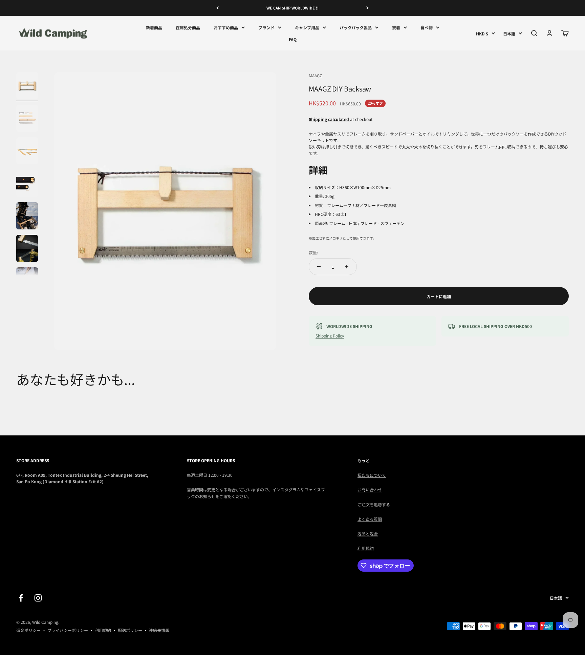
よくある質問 (370, 519)
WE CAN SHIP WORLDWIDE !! (292, 8)
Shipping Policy (330, 336)
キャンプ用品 (307, 27)
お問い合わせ (370, 489)
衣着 (396, 27)
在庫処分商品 (188, 27)
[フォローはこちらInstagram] (38, 597)
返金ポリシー (28, 630)
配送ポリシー (130, 630)
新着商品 (154, 27)
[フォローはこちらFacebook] (20, 597)
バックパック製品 (356, 27)
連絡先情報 (159, 630)
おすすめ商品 (226, 27)
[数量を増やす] (346, 267)
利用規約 (366, 548)
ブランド (266, 27)
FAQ (293, 39)
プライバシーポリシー (67, 630)
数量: (313, 252)
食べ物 (426, 27)
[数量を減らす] (319, 267)
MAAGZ (315, 75)
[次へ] (367, 8)
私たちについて (372, 475)
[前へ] (217, 8)
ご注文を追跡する (374, 504)
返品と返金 (368, 533)
